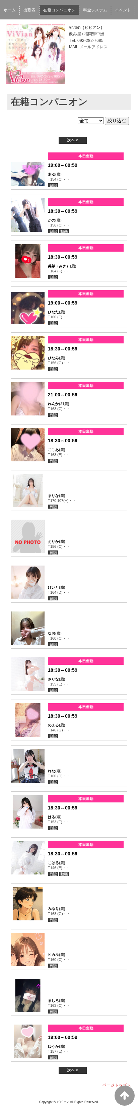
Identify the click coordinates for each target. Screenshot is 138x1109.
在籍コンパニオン (59, 10)
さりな (53, 679)
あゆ (51, 174)
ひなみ (53, 358)
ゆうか (53, 1046)
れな (51, 771)
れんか (53, 404)
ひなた (53, 312)
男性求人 (75, 28)
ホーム (10, 10)
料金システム (95, 10)
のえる (53, 725)
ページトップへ (116, 1085)
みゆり (53, 909)
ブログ (10, 28)
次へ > (72, 140)
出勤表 (29, 10)
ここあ (53, 450)
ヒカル (53, 955)
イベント (123, 10)
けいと (53, 587)
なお (51, 633)
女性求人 (51, 28)
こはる (53, 863)
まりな (53, 496)
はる (51, 817)
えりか (53, 541)
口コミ (29, 28)
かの (51, 220)
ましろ (53, 1000)
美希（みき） (59, 266)
